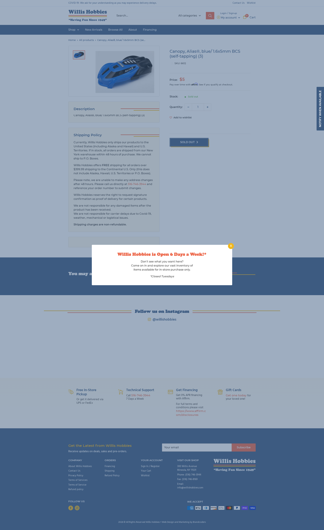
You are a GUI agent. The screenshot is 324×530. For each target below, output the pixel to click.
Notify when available (320, 108)
